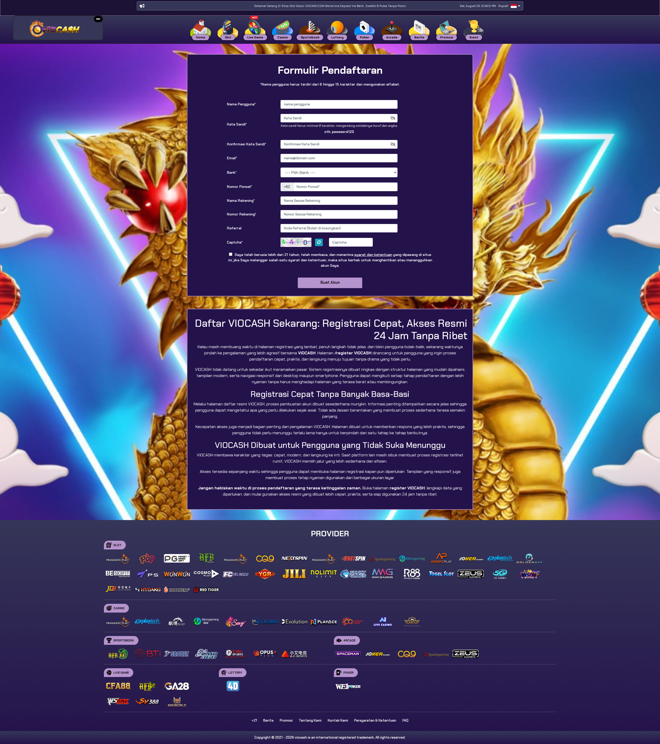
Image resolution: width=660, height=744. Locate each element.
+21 (254, 720)
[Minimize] (98, 19)
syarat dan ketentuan (373, 254)
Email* (232, 158)
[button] (98, 19)
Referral (234, 228)
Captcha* (235, 242)
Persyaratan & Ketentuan (375, 720)
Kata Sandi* (237, 124)
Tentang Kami (310, 720)
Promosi (286, 720)
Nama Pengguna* (241, 104)
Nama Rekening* (241, 200)
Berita (268, 720)
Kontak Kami (338, 720)
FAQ (405, 720)
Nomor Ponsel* (239, 186)
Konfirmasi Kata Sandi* (246, 144)
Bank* (232, 172)
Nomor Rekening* (241, 214)
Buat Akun (330, 282)
